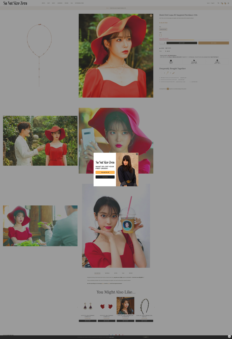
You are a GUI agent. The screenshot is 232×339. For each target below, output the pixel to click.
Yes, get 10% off (105, 172)
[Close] (137, 154)
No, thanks (105, 177)
